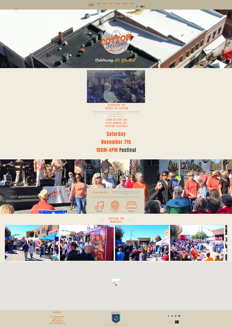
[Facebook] (137, 6)
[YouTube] (179, 316)
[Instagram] (139, 6)
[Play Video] (116, 86)
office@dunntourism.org (59, 323)
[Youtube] (144, 6)
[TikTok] (142, 6)
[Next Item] (225, 243)
